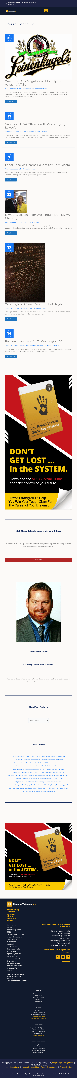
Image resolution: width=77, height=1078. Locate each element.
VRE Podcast (39, 999)
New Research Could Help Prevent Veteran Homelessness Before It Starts (38, 778)
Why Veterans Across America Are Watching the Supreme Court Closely (38, 782)
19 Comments (10, 222)
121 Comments (10, 89)
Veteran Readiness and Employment (29, 345)
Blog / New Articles (38, 1030)
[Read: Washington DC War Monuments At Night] (25, 273)
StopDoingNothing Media (62, 1063)
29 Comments (10, 132)
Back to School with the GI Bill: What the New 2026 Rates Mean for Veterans (38, 763)
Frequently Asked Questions (38, 1028)
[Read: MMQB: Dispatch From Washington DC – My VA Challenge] (16, 201)
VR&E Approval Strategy (38, 1014)
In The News (38, 995)
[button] (46, 10)
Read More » (11, 101)
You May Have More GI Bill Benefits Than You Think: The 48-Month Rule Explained (38, 756)
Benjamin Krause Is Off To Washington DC (33, 341)
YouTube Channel (38, 997)
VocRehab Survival (38, 1011)
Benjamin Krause (38, 994)
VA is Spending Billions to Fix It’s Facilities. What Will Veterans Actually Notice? (38, 759)
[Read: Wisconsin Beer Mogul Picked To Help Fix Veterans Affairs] (38, 56)
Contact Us (38, 1001)
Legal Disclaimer (38, 1052)
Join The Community (38, 1031)
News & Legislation (24, 89)
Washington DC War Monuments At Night (34, 304)
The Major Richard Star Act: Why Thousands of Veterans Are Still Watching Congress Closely (38, 788)
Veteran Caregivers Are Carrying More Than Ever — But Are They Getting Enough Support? (38, 785)
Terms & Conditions (38, 1048)
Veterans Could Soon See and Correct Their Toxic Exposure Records (38, 766)
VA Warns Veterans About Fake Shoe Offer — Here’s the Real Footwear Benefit (38, 772)
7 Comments (10, 345)
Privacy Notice (38, 1047)
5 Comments (10, 308)
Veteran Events (38, 1033)
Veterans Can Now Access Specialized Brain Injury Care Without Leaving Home (38, 769)
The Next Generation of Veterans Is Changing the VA (38, 791)
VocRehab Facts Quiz (38, 1012)
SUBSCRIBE (38, 560)
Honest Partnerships (38, 1050)
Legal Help (38, 1045)
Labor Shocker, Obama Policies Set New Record (37, 165)
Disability (20, 222)
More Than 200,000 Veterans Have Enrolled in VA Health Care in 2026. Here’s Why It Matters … (38, 775)
